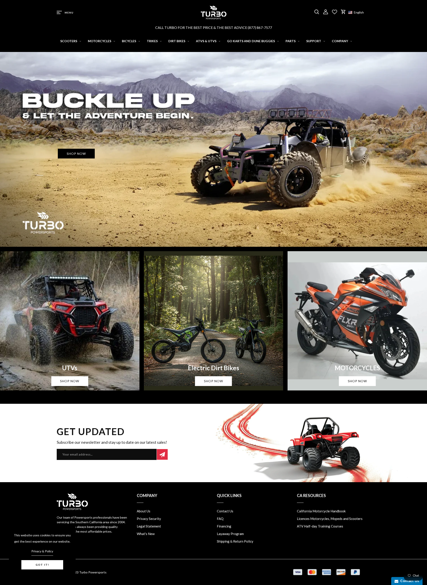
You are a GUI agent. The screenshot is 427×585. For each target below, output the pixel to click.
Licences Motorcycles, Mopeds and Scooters (330, 519)
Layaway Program (230, 534)
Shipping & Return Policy (235, 541)
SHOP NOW (76, 153)
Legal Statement (149, 526)
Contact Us (225, 511)
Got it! (42, 564)
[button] (358, 12)
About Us (143, 511)
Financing (224, 526)
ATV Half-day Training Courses (320, 526)
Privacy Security (149, 519)
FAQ (220, 519)
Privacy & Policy (42, 551)
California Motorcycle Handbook (321, 511)
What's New (146, 534)
